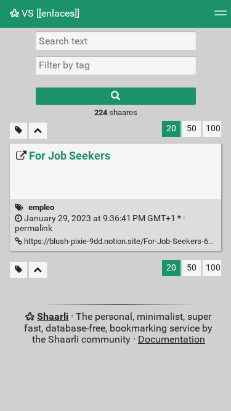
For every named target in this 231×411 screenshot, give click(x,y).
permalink (100, 223)
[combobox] (116, 65)
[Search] (116, 96)
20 (171, 128)
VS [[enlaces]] (49, 13)
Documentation (171, 339)
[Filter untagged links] (18, 131)
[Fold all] (38, 131)
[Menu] (220, 17)
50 (192, 128)
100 (213, 128)
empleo (41, 207)
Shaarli (52, 316)
